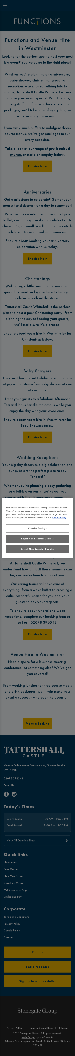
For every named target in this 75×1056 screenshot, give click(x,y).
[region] (37, 528)
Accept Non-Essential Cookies (37, 549)
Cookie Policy (59, 517)
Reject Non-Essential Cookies (37, 538)
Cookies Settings (37, 528)
